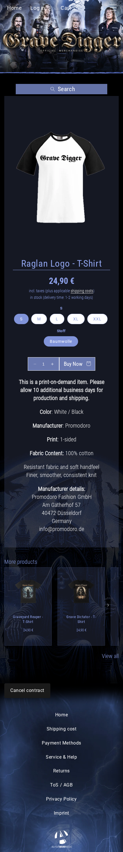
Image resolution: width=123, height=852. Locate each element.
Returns (61, 771)
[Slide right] (108, 605)
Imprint (61, 813)
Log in (37, 9)
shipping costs (82, 291)
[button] (61, 89)
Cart (68, 8)
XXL (97, 319)
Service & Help (61, 757)
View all (110, 656)
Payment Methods (61, 743)
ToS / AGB (61, 785)
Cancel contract (27, 690)
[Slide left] (15, 605)
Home (14, 8)
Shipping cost (62, 729)
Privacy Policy (61, 799)
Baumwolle (61, 341)
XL (76, 319)
